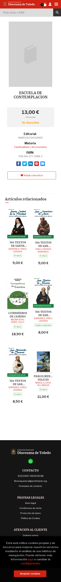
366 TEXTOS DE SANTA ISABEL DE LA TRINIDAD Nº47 (18, 244)
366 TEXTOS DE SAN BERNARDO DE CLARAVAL (17, 382)
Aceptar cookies (30, 573)
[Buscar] (57, 12)
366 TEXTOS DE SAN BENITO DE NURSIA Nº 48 (43, 313)
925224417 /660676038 (30, 476)
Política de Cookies (30, 518)
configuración (30, 563)
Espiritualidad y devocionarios (30, 147)
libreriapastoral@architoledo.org (30, 481)
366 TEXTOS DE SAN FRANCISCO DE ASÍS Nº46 (43, 244)
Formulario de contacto (30, 486)
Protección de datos (30, 513)
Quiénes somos (30, 535)
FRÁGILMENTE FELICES (43, 378)
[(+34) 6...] (30, 461)
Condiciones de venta (30, 508)
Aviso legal (30, 503)
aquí (30, 559)
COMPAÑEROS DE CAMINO (17, 315)
